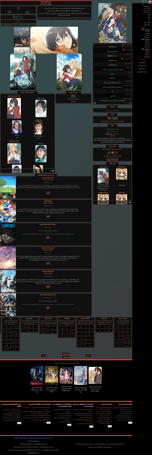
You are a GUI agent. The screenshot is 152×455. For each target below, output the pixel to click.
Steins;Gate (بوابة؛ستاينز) (86, 417)
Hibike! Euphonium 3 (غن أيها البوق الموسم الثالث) (37, 415)
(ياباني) (105, 156)
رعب (90, 337)
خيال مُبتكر (127, 345)
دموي (90, 341)
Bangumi (109, 159)
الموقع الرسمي (117, 149)
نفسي (81, 337)
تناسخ (118, 334)
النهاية (109, 118)
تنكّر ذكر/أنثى (6, 349)
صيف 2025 (147, 54)
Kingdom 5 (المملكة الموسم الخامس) (40, 420)
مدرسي (15, 330)
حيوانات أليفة (15, 334)
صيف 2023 (147, 35)
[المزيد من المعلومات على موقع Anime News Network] (109, 152)
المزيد (48, 193)
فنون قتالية (71, 331)
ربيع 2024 (148, 43)
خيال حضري (118, 326)
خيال (117, 69)
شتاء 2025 (147, 50)
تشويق (110, 69)
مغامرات (121, 69)
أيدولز (34, 330)
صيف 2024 (147, 45)
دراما (90, 326)
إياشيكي (15, 349)
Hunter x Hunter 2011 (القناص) (84, 423)
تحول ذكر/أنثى (127, 341)
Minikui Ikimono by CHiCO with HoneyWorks (112, 121)
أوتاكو (6, 334)
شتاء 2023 (147, 31)
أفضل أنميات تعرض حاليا (125, 404)
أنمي (11, 24)
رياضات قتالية (44, 328)
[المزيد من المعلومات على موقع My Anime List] (116, 152)
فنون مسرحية (25, 326)
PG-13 (15, 24)
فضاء (100, 330)
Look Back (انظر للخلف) (64, 415)
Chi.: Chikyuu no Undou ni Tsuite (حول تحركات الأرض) (36, 417)
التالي (43, 355)
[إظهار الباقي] (112, 202)
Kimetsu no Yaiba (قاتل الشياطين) (12, 420)
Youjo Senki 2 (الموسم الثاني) (103, 411)
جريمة (81, 334)
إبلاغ (48, 237)
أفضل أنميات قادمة (106, 404)
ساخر (15, 337)
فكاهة (6, 337)
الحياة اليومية (15, 326)
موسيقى (33, 326)
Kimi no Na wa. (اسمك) (64, 422)
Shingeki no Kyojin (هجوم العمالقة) (11, 409)
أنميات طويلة (147, 12)
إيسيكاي (106, 69)
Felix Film (29, 24)
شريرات (89, 345)
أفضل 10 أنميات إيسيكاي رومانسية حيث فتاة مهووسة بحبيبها (95, 389)
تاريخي (118, 337)
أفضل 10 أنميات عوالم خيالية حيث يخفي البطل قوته (37, 390)
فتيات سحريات (119, 341)
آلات (100, 326)
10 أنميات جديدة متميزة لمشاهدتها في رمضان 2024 (51, 390)
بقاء (102, 69)
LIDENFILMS (21, 24)
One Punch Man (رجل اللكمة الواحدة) (11, 418)
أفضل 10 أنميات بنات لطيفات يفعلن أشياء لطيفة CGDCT (66, 388)
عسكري (62, 331)
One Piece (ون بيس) (126, 411)
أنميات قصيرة (147, 8)
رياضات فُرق (43, 331)
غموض (114, 69)
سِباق (52, 331)
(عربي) (117, 156)
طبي (6, 341)
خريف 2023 (147, 37)
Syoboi (115, 159)
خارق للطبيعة (127, 337)
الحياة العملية (15, 341)
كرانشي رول (108, 110)
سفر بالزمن (118, 330)
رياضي (52, 328)
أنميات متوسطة (146, 10)
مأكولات (6, 345)
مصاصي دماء (81, 341)
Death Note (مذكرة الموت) (13, 411)
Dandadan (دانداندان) (125, 413)
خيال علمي (108, 326)
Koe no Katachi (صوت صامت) (62, 413)
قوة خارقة (63, 328)
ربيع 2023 (148, 33)
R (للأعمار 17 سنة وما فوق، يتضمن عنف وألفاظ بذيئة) (112, 100)
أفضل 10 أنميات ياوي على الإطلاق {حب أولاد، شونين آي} (80, 390)
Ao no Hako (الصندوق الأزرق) (124, 420)
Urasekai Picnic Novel (73, 99)
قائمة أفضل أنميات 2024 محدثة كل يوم (40, 404)
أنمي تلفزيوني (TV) (110, 129)
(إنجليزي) (111, 156)
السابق (88, 355)
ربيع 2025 (148, 52)
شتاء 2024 (147, 41)
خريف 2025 (147, 56)
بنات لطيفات (6, 330)
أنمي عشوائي (66, 354)
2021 (34, 24)
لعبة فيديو (15, 345)
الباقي (130, 422)
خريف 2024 (147, 47)
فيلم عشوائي (66, 357)
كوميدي (6, 326)
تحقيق (89, 334)
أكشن (71, 328)
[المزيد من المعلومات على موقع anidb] (112, 152)
